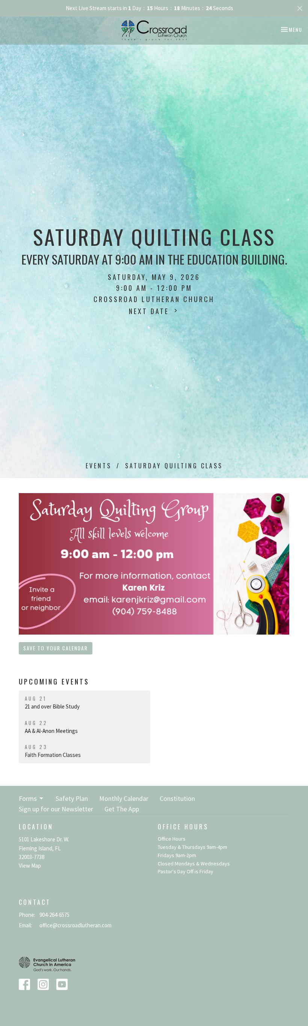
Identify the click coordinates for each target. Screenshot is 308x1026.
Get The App (121, 809)
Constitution (177, 798)
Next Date (150, 311)
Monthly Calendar (123, 798)
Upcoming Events (54, 681)
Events (99, 465)
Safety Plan (72, 798)
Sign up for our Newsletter (56, 809)
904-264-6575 (54, 914)
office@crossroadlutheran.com (75, 925)
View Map (30, 865)
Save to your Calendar (55, 648)
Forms (28, 798)
